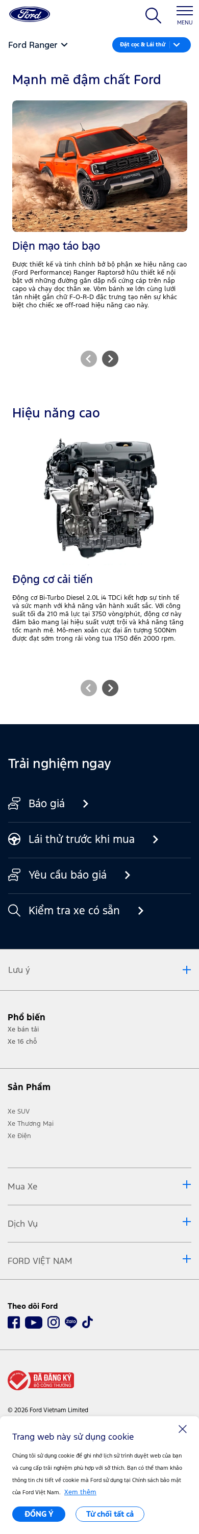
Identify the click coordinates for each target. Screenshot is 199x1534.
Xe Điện (19, 1136)
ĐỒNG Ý (39, 1514)
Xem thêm (80, 1492)
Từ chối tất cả (110, 1514)
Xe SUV (19, 1111)
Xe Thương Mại (31, 1124)
